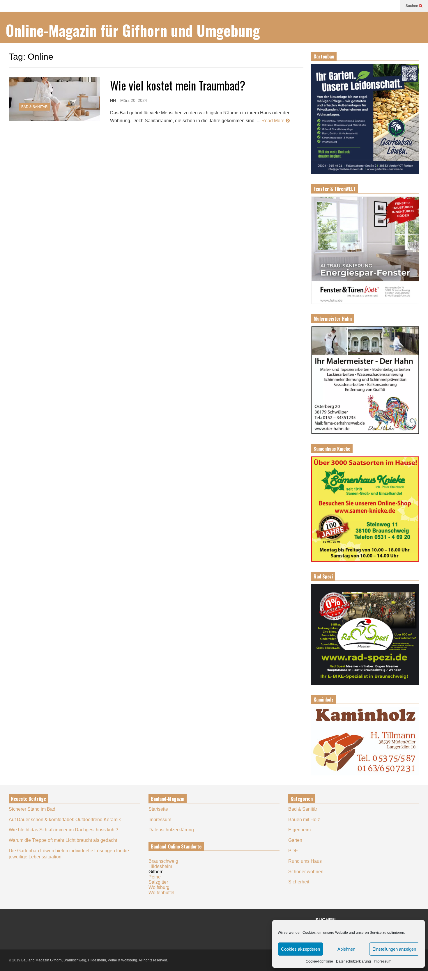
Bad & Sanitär (34, 107)
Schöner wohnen (305, 871)
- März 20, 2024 (132, 100)
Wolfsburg (158, 887)
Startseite (158, 809)
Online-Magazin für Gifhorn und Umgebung (133, 30)
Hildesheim (160, 866)
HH (113, 100)
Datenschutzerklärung (353, 961)
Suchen (412, 6)
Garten (295, 840)
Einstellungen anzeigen (394, 949)
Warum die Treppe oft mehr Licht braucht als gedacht (63, 840)
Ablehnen (346, 949)
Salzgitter (158, 882)
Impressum (382, 961)
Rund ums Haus (305, 861)
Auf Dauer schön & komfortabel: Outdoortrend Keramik (65, 819)
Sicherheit (298, 881)
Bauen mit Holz (304, 819)
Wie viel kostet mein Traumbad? (177, 85)
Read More (273, 120)
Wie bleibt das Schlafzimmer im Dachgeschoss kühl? (63, 829)
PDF (293, 850)
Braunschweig (163, 861)
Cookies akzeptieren (300, 949)
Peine (154, 876)
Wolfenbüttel (161, 892)
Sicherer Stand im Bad (32, 809)
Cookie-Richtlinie (319, 961)
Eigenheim (299, 829)
